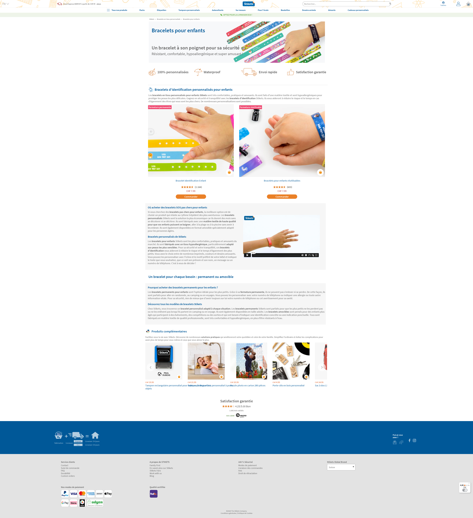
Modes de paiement (247, 465)
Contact (64, 465)
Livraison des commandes (250, 468)
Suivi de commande (70, 468)
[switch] (464, 490)
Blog (152, 475)
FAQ (63, 470)
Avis (240, 470)
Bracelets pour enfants (191, 19)
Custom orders (68, 475)
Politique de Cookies (244, 513)
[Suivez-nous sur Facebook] (409, 441)
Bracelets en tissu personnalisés (168, 19)
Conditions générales (228, 513)
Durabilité (65, 473)
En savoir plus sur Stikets (161, 468)
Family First (155, 465)
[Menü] (469, 483)
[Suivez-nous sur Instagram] (414, 441)
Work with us (156, 473)
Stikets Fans (155, 470)
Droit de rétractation (247, 473)
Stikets (151, 19)
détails (99, 4)
